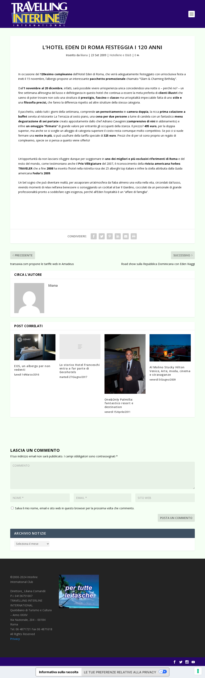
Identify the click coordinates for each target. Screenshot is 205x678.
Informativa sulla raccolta (58, 672)
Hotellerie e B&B (120, 55)
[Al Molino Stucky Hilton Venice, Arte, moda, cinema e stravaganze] (170, 347)
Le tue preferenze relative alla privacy (120, 672)
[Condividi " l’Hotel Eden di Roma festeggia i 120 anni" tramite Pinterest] (110, 236)
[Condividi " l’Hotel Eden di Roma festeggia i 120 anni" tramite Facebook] (94, 236)
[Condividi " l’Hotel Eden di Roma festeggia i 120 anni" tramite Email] (126, 236)
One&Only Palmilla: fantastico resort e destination (119, 403)
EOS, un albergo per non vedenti (32, 367)
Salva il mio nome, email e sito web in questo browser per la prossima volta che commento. (74, 508)
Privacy (15, 639)
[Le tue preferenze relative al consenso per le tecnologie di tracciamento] (198, 671)
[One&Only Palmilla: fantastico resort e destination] (125, 364)
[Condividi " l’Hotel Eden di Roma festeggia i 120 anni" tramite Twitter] (102, 236)
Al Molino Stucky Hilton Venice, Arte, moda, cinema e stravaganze (170, 370)
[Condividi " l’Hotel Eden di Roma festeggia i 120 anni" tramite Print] (134, 236)
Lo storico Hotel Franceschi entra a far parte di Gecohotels (79, 368)
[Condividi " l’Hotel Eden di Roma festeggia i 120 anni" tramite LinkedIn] (118, 236)
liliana (84, 55)
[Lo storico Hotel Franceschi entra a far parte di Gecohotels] (79, 346)
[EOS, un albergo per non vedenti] (34, 347)
